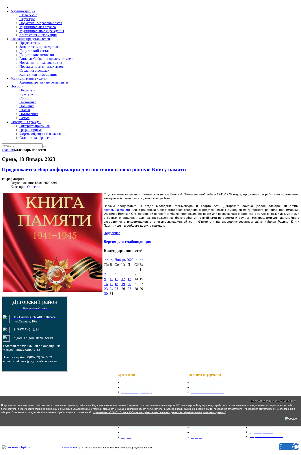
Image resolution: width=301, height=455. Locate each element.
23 (106, 289)
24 (111, 289)
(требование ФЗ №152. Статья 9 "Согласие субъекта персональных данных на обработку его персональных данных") (159, 412)
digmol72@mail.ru (116, 209)
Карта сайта (69, 447)
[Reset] (45, 146)
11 (116, 279)
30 (106, 293)
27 (129, 289)
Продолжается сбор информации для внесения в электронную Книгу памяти (94, 169)
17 (111, 284)
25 (116, 289)
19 (123, 284)
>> (141, 260)
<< (107, 260)
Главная (8, 150)
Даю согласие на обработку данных (273, 400)
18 (116, 284)
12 (123, 279)
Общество (34, 187)
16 (106, 284)
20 (129, 284)
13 (129, 279)
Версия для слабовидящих (127, 241)
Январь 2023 (124, 260)
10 (111, 279)
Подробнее (112, 233)
